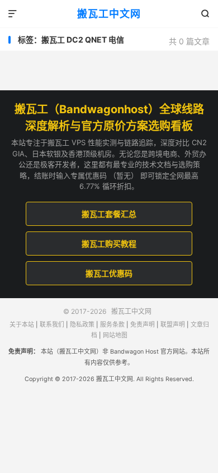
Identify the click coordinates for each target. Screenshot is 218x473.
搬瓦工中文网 (109, 14)
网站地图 (115, 335)
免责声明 (142, 324)
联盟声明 (172, 324)
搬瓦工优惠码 (109, 273)
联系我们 (52, 324)
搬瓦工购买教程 (109, 243)
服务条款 (112, 324)
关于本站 (22, 324)
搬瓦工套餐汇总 (109, 214)
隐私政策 (82, 324)
